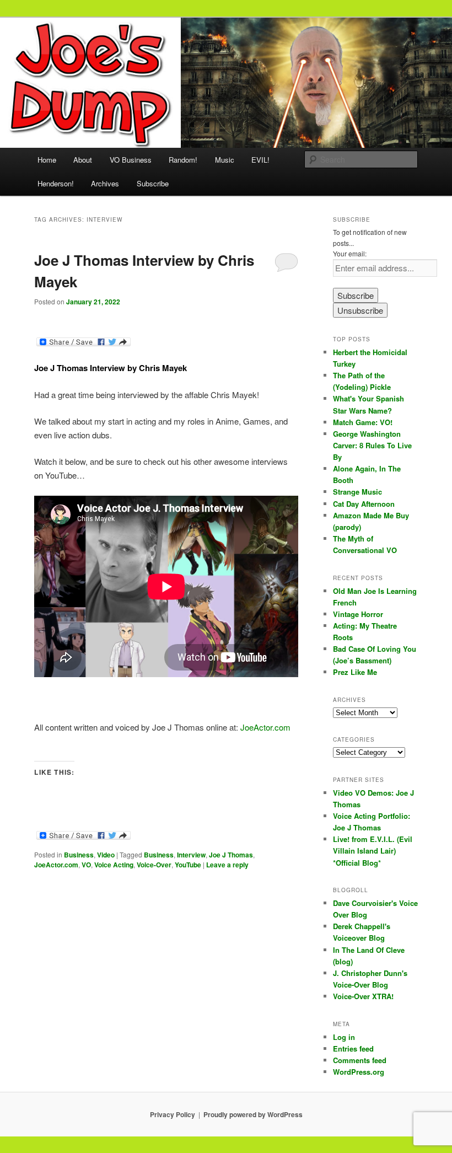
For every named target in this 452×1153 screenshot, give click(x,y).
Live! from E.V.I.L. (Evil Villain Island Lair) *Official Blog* (372, 850)
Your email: (350, 253)
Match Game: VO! (362, 422)
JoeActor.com (265, 727)
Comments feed (359, 1060)
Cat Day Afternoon (364, 503)
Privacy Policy (172, 1114)
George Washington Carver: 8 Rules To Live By (372, 445)
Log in (344, 1037)
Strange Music (357, 491)
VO (86, 865)
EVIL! (260, 159)
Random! (183, 159)
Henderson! (55, 183)
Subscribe (153, 183)
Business (79, 855)
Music (224, 159)
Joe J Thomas (231, 855)
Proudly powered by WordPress (253, 1114)
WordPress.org (358, 1071)
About (82, 159)
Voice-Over (154, 865)
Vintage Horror (358, 614)
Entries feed (353, 1048)
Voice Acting (113, 865)
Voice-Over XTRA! (363, 996)
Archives (105, 183)
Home (46, 159)
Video (106, 855)
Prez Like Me (355, 672)
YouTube (188, 865)
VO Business (131, 159)
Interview (191, 855)
